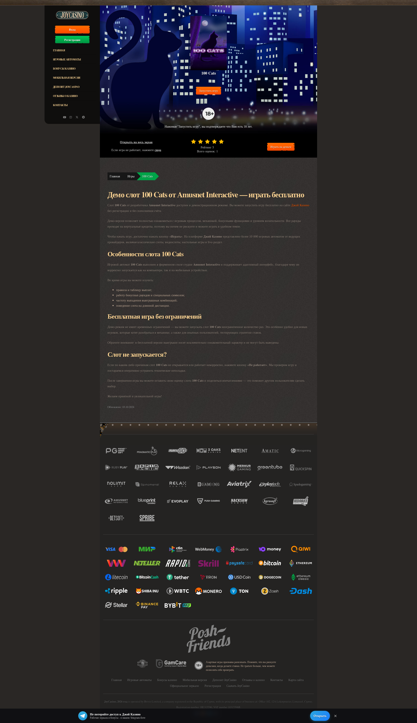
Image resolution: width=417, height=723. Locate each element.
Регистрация (72, 40)
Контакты (60, 105)
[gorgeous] (221, 141)
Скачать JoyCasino (238, 686)
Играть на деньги (280, 147)
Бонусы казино (64, 68)
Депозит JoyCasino (66, 87)
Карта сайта (296, 680)
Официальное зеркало (184, 686)
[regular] (207, 141)
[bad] (193, 141)
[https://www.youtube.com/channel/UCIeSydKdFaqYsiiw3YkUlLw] (64, 117)
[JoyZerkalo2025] (83, 117)
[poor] (200, 141)
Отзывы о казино (65, 96)
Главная (59, 50)
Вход (72, 30)
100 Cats (147, 176)
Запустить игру (208, 91)
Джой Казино (300, 205)
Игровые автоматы (67, 59)
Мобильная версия (66, 78)
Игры (130, 176)
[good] (214, 141)
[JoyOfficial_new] (77, 117)
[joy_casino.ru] (71, 117)
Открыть (320, 715)
